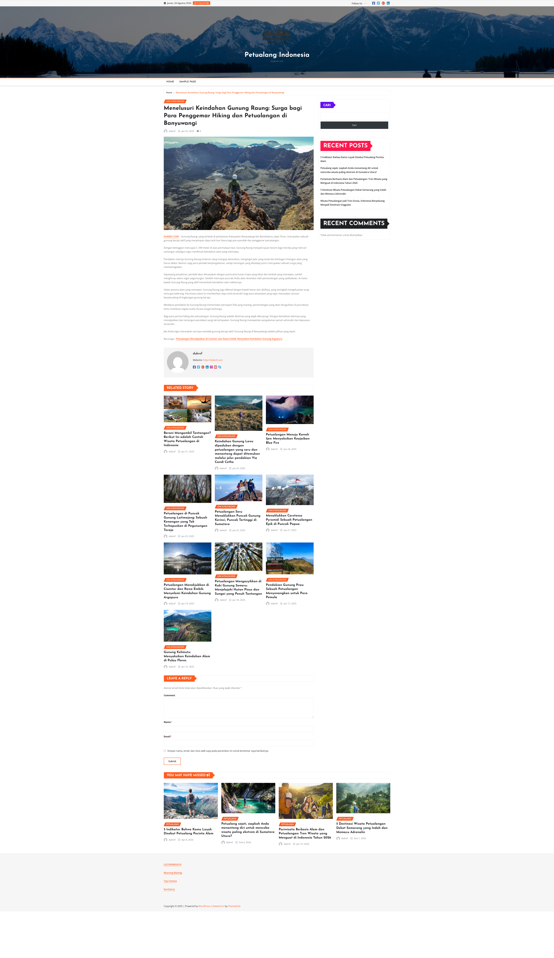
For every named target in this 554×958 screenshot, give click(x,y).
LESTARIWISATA (172, 864)
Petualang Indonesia (277, 55)
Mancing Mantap (173, 872)
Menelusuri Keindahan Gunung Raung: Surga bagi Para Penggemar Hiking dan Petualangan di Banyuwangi (230, 92)
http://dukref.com (213, 360)
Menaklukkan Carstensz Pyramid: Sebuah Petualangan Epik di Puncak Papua (289, 520)
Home (170, 82)
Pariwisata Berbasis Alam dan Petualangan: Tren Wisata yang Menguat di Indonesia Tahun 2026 (305, 833)
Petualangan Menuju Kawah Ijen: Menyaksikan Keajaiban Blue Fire (288, 439)
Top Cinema (170, 881)
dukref (172, 131)
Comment (169, 695)
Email (168, 736)
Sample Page (187, 82)
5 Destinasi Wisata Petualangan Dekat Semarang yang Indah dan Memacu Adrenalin (362, 828)
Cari (327, 105)
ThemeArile (234, 906)
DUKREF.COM (171, 236)
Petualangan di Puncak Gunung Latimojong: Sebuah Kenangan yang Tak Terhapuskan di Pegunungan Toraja (185, 522)
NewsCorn (218, 906)
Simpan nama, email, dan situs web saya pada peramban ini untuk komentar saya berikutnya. (218, 750)
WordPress (205, 906)
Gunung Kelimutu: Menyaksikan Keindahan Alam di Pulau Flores (187, 656)
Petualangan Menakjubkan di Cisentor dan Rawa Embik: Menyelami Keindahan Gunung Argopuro (229, 338)
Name (168, 722)
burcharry (169, 889)
